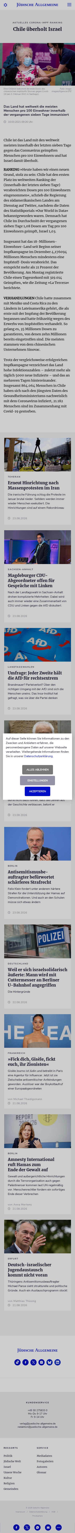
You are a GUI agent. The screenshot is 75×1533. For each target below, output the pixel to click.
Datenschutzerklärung (38, 756)
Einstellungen (37, 780)
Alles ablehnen (38, 769)
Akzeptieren (37, 791)
